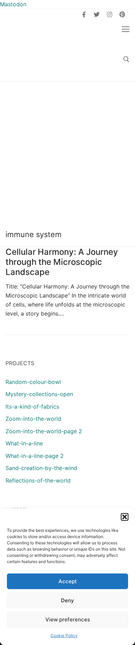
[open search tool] (126, 59)
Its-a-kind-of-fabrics (32, 406)
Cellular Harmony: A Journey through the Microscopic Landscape (62, 262)
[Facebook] (84, 14)
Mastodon (13, 4)
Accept (67, 581)
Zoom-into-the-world (33, 418)
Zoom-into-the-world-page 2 (44, 431)
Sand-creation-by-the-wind (41, 467)
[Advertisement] (67, 152)
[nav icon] (125, 29)
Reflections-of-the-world (38, 480)
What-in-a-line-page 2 (35, 455)
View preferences (67, 619)
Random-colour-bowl (33, 381)
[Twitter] (96, 14)
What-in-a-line (24, 443)
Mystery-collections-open (39, 394)
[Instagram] (109, 14)
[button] (124, 516)
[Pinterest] (122, 14)
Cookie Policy (64, 635)
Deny (67, 600)
